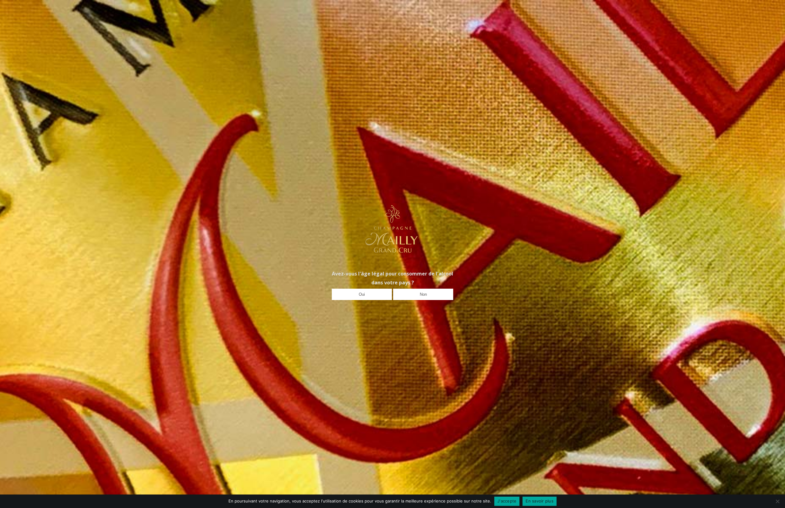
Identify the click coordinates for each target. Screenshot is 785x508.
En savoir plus (539, 500)
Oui (362, 294)
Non (423, 294)
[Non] (777, 501)
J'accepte (506, 500)
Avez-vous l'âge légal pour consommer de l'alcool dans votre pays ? (392, 278)
